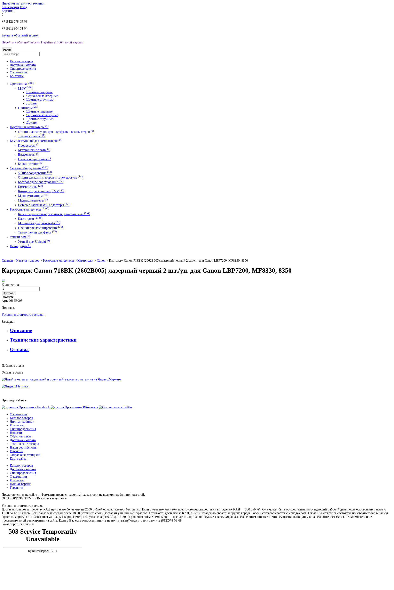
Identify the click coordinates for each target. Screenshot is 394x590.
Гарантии (16, 451)
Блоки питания (30, 163)
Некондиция (20, 246)
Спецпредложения (23, 68)
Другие (31, 103)
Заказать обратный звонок (20, 35)
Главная (7, 260)
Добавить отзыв (13, 365)
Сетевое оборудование (29, 168)
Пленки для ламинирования (40, 228)
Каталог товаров (21, 61)
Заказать (8, 293)
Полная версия (20, 484)
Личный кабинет (22, 421)
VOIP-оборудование (35, 173)
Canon (101, 260)
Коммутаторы (30, 186)
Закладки (8, 321)
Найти (7, 49)
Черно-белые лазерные (42, 96)
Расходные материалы (29, 209)
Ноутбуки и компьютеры (29, 127)
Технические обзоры (24, 443)
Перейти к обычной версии (21, 42)
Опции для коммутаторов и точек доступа (50, 177)
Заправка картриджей (25, 455)
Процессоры (28, 145)
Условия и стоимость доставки (23, 314)
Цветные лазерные (39, 92)
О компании (18, 72)
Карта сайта (18, 458)
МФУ (25, 88)
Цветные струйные (39, 99)
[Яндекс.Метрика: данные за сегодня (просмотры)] (15, 386)
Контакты (17, 76)
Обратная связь (20, 436)
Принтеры (28, 107)
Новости (16, 432)
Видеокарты (28, 154)
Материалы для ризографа (39, 223)
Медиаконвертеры (33, 200)
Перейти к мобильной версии (62, 42)
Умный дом (20, 237)
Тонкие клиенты (31, 136)
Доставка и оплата (23, 65)
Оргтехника (21, 83)
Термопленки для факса (37, 232)
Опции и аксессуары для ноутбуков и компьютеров (56, 131)
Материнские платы (34, 150)
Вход (23, 7)
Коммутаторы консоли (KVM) (41, 191)
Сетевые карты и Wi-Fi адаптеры (43, 205)
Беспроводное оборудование (40, 182)
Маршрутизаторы (33, 195)
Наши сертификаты (23, 447)
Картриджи (30, 218)
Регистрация (10, 7)
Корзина (7, 11)
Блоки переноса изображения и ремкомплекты (54, 214)
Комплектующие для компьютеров (36, 140)
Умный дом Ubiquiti (34, 241)
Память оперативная (34, 159)
